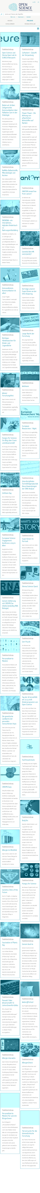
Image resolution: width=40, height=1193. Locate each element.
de (34, 2)
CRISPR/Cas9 (6, 787)
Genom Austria (27, 944)
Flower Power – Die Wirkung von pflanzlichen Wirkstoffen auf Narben (29, 118)
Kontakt (29, 17)
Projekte (30, 20)
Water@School (27, 1002)
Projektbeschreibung (7, 49)
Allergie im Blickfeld (9, 850)
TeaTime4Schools (28, 760)
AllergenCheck (27, 1063)
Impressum (21, 17)
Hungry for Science (29, 884)
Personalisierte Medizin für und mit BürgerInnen (9, 1116)
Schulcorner (10, 24)
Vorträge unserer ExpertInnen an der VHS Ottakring (29, 291)
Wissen (10, 20)
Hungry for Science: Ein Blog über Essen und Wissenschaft (9, 440)
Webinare (25, 386)
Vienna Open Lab (30, 24)
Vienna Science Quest (30, 586)
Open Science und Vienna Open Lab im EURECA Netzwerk (9, 55)
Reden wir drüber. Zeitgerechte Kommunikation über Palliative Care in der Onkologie (10, 110)
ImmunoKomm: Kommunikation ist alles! (9, 290)
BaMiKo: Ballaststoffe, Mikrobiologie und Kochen (10, 173)
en (38, 2)
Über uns (12, 17)
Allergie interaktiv (8, 1058)
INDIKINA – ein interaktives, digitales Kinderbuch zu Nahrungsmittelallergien (11, 225)
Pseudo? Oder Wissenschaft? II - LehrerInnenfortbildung (11, 1003)
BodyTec (25, 821)
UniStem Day (7, 493)
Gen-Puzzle (26, 642)
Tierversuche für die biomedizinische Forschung (29, 1133)
